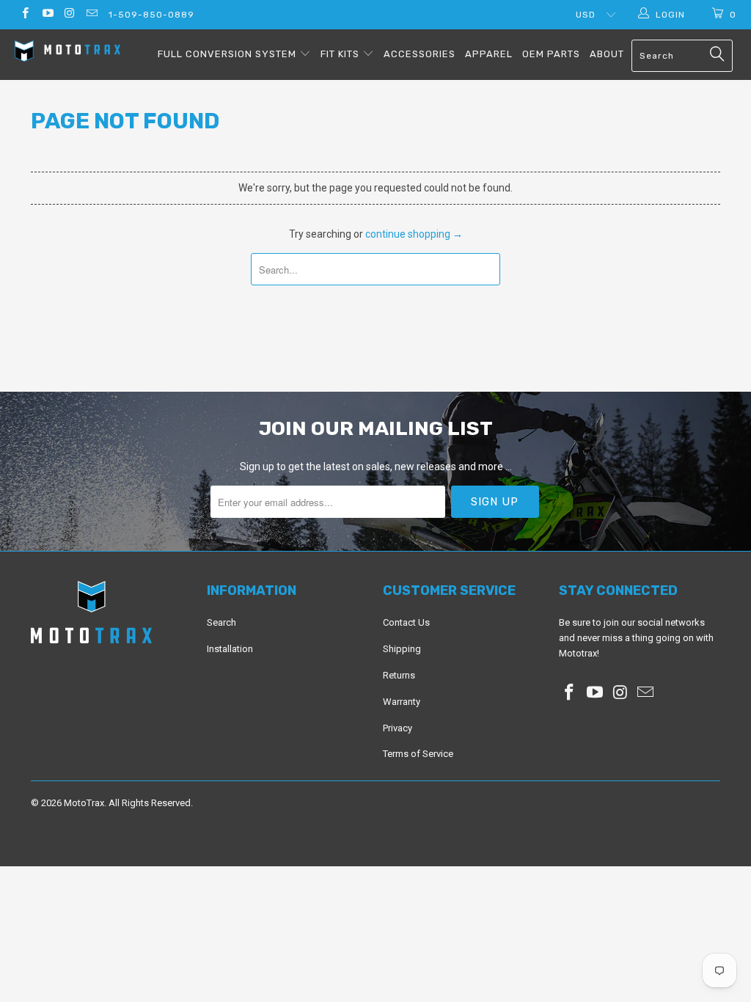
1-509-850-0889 (151, 15)
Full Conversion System (228, 53)
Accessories (419, 53)
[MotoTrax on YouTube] (46, 15)
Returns (399, 675)
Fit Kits (341, 53)
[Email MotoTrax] (91, 15)
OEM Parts (551, 53)
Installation (230, 648)
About (607, 53)
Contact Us (406, 622)
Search (221, 622)
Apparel (489, 53)
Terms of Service (418, 753)
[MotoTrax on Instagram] (69, 15)
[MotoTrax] (67, 52)
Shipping (402, 648)
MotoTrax (84, 802)
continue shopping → (414, 234)
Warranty (401, 701)
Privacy (397, 728)
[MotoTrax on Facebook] (24, 15)
